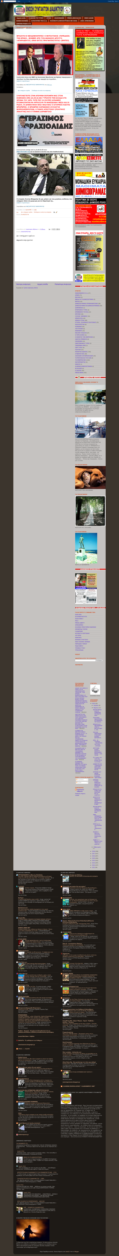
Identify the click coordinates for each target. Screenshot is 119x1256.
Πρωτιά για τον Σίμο (23, 1009)
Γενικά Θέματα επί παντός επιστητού (29, 1123)
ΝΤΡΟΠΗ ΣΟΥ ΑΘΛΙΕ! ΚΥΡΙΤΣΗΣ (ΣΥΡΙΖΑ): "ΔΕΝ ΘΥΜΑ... (97, 774)
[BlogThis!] (56, 91)
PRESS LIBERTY (80, 623)
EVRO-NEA (78, 614)
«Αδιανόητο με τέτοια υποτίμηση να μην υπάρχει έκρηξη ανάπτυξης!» (35, 1114)
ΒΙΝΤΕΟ (77, 301)
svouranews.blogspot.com (70, 986)
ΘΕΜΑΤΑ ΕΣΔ (79, 318)
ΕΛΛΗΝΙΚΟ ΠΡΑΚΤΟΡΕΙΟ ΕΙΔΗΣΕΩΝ (85, 627)
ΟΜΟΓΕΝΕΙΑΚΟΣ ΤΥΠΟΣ (82, 343)
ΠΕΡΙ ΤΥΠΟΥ (78, 347)
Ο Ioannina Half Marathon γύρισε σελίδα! (28, 899)
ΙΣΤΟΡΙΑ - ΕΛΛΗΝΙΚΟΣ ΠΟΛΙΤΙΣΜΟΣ (85, 322)
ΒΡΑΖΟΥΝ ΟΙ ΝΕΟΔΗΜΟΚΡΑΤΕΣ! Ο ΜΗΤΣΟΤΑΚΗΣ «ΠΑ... (97, 727)
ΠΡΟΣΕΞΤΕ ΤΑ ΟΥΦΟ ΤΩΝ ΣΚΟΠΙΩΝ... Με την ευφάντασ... (97, 792)
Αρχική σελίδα (21, 18)
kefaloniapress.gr (23, 1134)
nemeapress (66, 998)
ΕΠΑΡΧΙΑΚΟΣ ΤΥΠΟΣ (81, 310)
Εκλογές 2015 (66, 1063)
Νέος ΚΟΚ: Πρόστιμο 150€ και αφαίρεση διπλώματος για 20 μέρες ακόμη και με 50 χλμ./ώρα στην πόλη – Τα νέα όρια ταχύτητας (35, 877)
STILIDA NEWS (67, 932)
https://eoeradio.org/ (23, 151)
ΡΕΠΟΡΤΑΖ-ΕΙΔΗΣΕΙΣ (81, 351)
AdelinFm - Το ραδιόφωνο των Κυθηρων (30, 1040)
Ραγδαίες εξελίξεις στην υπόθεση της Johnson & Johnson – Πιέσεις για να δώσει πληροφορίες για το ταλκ (35, 930)
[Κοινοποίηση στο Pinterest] (61, 91)
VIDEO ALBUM (88, 18)
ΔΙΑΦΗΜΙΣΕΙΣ (79, 307)
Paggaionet (66, 953)
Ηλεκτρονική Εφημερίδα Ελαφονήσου (29, 1008)
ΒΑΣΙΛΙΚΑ (78, 297)
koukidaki (21, 886)
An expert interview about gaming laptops (35, 963)
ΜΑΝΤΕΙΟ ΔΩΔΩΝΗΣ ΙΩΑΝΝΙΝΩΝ (28, 1101)
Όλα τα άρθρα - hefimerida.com (72, 1052)
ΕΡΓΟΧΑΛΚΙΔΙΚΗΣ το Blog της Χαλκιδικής (30, 875)
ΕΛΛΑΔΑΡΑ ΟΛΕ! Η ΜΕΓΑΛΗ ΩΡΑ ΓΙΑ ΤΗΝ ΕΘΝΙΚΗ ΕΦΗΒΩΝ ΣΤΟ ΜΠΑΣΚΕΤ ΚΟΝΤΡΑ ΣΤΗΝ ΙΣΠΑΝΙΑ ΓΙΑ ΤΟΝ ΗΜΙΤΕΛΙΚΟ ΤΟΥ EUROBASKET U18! (80, 754)
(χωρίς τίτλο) (20, 1151)
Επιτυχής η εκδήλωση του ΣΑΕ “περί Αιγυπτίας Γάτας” (76, 923)
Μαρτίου (96, 707)
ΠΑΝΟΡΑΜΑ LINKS (80, 345)
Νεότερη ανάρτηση (23, 284)
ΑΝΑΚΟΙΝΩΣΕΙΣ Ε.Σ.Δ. (81, 293)
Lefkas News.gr (22, 973)
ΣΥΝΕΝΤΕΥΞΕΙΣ (79, 354)
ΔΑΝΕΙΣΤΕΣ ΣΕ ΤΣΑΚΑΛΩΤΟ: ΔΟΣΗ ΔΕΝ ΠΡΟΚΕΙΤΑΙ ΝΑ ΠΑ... (97, 766)
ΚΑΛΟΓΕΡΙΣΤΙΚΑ (26, 231)
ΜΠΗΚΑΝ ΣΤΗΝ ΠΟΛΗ (81, 639)
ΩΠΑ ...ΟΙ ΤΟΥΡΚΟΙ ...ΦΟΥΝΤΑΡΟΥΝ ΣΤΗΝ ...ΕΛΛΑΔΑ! (97, 743)
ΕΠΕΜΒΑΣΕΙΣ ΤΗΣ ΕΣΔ (81, 312)
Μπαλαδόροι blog (23, 985)
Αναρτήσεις (80, 779)
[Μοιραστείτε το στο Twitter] (57, 91)
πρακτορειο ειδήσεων (80, 790)
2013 (93, 863)
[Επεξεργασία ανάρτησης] (56, 212)
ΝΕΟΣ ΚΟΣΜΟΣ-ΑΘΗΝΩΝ (82, 641)
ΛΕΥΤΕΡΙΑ (78, 635)
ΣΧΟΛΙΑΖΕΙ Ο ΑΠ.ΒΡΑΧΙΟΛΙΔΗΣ (84, 356)
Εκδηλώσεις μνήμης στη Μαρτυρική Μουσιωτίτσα (37, 1103)
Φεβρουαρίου (97, 847)
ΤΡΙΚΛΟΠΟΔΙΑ (79, 650)
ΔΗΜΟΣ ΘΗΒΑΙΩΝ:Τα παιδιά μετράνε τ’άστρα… (81, 910)
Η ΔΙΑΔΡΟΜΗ (79, 631)
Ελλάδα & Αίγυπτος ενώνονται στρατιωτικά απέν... (97, 834)
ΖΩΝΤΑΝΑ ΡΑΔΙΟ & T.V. (23, 23)
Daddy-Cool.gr (22, 1057)
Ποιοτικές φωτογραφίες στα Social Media (73, 945)
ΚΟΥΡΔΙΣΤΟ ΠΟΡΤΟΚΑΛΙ (82, 633)
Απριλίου (96, 705)
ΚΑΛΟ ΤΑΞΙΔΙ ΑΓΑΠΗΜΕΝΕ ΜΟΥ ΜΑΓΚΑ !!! (81, 1072)
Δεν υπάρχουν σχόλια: (24, 90)
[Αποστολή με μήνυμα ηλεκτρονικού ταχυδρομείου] (54, 91)
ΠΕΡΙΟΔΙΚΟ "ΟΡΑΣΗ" (81, 644)
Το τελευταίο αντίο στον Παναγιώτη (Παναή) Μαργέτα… (39, 1068)
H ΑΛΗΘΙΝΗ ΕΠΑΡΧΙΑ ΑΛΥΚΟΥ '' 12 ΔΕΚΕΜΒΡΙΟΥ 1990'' (79, 1086)
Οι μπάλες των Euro (30, 986)
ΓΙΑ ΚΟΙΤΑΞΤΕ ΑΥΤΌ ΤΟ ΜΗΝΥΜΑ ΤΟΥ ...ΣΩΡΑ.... (31, 1178)
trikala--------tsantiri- (24, 1048)
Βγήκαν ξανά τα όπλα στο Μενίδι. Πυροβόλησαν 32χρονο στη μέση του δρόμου (81, 1011)
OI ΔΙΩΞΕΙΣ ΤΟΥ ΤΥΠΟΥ (36, 18)
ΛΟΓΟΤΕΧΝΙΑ (79, 328)
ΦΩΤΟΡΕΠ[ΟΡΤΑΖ (80, 362)
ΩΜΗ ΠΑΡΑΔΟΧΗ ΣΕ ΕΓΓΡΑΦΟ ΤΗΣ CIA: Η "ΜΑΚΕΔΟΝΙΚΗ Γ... (97, 818)
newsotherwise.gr (23, 1078)
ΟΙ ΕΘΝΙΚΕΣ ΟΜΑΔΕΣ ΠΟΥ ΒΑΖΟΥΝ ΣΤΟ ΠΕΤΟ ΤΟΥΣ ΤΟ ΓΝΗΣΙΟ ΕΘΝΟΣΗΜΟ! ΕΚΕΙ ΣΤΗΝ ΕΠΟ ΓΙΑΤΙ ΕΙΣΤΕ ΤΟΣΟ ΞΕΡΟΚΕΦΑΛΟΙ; (81, 766)
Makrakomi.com (23, 907)
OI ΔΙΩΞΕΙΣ (78, 370)
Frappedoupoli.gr (68, 1032)
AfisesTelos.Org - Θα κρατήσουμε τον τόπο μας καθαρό (79, 1062)
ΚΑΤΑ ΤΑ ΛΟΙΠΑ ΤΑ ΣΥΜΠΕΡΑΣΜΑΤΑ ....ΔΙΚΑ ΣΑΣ (31, 1201)
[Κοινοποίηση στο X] (56, 229)
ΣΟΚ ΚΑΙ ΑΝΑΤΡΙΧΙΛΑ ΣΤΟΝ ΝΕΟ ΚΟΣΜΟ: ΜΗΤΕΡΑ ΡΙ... (97, 735)
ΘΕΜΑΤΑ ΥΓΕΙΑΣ (80, 320)
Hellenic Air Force (23, 950)
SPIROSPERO (79, 625)
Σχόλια (79, 782)
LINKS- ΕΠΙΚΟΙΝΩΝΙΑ (87, 21)
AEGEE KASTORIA (23, 996)
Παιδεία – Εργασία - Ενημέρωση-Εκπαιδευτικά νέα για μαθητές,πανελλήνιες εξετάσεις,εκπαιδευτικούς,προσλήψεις (36, 1031)
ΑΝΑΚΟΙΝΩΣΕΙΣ (59, 18)
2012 (93, 865)
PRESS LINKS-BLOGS (74, 18)
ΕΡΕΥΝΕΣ (78, 314)
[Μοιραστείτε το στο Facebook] (59, 91)
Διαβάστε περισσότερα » (23, 81)
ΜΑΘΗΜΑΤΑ (78, 330)
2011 (93, 867)
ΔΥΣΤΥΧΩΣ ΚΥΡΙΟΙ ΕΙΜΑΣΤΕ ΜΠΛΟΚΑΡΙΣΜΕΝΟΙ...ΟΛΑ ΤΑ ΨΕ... (97, 752)
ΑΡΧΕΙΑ (48, 18)
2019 (93, 703)
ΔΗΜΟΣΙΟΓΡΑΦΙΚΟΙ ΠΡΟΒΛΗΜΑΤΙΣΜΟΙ (86, 303)
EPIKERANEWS (22, 1015)
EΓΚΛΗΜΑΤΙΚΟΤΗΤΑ (81, 616)
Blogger (77, 1251)
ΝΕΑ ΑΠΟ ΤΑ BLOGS (81, 333)
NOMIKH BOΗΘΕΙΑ (22, 21)
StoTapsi (20, 898)
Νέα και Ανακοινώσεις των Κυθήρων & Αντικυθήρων (78, 1009)
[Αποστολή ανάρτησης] (54, 212)
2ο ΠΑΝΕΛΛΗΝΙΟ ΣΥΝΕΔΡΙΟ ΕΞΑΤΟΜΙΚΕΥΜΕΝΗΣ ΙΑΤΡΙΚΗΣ (34, 919)
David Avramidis (67, 1042)
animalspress (67, 1070)
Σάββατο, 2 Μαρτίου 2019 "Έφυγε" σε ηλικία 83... (97, 842)
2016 (93, 856)
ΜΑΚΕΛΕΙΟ (78, 637)
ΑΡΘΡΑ (77, 295)
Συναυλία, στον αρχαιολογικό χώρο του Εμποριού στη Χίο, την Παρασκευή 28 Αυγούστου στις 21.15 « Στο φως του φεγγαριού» (83, 901)
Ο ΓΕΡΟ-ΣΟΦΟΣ (80, 335)
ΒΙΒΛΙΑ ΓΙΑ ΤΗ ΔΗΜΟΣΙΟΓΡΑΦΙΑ (84, 299)
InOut (20, 1113)
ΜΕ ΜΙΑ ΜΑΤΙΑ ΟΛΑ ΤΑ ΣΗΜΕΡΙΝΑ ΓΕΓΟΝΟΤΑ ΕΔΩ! (97, 809)
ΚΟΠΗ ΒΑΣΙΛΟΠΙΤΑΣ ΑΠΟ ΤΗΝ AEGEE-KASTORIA (38, 998)
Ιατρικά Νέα (21, 918)
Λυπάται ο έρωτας (29, 887)
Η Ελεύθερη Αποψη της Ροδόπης (72, 875)
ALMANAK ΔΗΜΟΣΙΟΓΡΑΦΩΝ (83, 366)
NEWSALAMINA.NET (24, 927)
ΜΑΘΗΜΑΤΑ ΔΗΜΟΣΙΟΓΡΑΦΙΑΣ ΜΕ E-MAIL (63, 21)
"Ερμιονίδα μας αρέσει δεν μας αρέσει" (29, 1067)
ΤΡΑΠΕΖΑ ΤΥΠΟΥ (80, 648)
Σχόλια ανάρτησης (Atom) (31, 287)
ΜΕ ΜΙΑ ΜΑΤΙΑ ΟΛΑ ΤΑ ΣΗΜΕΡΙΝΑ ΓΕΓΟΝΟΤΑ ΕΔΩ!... (97, 712)
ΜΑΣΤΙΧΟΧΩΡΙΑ (67, 898)
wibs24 (68, 1251)
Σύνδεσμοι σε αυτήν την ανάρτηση (41, 90)
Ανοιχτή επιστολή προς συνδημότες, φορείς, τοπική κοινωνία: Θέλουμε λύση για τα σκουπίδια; (38, 975)
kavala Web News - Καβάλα (26, 1036)
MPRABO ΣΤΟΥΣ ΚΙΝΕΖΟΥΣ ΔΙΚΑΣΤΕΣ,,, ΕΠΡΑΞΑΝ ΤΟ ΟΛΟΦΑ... (97, 783)
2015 (93, 858)
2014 (93, 860)
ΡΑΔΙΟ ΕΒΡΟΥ (79, 646)
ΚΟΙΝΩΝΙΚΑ (78, 326)
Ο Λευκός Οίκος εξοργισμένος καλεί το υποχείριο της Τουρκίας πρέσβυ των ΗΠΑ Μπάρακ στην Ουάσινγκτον (39, 1080)
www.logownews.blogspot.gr (71, 1082)
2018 (93, 851)
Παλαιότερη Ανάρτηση (63, 284)
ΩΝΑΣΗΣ (77, 364)
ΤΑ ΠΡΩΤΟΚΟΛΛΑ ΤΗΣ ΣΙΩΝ (83, 358)
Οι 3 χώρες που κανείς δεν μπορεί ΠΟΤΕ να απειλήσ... (97, 759)
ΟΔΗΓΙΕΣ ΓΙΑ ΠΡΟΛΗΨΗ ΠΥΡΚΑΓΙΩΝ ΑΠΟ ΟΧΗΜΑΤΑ (83, 876)
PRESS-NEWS (79, 372)
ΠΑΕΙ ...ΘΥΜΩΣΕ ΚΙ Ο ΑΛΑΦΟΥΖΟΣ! (34, 1207)
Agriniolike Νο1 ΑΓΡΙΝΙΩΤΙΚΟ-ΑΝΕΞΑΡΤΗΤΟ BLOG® (33, 1090)
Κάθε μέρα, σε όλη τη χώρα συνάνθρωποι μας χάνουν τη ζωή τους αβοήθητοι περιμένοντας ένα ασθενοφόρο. (79, 955)
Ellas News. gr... (23, 962)
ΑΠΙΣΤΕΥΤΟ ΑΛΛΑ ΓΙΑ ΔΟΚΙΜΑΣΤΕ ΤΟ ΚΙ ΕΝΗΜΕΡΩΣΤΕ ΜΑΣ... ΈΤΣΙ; (37, 1172)
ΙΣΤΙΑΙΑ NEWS (22, 939)
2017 (93, 853)
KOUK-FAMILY (79, 618)
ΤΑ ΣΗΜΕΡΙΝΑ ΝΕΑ (80, 360)
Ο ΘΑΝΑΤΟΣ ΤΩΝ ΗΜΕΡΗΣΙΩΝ (84, 337)
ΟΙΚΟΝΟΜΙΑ (78, 341)
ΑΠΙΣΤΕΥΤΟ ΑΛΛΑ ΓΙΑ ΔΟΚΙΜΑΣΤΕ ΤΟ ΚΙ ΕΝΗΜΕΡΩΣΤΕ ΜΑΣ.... (97, 801)
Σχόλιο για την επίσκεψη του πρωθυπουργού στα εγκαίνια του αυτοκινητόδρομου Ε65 (81, 934)
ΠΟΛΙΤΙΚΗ (78, 349)
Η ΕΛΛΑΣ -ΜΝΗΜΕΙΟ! (81, 316)
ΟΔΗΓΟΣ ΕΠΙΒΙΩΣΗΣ (81, 339)
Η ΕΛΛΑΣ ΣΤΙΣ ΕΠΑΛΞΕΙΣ (76, 963)
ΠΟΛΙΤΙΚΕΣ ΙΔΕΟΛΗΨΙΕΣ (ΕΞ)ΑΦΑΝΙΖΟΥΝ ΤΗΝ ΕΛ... (97, 720)
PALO (76, 620)
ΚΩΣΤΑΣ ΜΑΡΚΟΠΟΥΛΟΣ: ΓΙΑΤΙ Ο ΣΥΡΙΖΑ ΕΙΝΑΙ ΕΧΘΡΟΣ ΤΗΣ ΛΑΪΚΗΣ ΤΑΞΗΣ (38, 941)
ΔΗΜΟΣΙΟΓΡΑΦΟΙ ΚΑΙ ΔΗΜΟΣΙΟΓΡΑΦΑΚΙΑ (87, 305)
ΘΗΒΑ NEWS (66, 909)
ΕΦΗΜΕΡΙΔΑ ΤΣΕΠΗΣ (81, 629)
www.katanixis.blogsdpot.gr (26, 1044)
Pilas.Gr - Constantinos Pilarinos (72, 943)
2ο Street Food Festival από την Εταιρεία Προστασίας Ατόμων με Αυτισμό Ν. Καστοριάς (83, 988)
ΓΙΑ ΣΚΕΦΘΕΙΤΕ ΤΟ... (22, 1143)
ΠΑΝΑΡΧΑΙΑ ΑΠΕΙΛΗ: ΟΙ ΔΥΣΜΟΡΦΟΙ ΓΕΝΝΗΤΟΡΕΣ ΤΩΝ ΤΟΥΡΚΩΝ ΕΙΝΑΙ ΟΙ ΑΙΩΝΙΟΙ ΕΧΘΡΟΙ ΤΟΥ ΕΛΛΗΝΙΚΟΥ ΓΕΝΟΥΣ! (83, 976)
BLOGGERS (78, 368)
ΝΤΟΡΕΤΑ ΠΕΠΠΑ (68, 973)
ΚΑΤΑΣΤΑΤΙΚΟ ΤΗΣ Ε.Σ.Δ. (39, 21)
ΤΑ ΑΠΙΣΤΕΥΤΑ (25, 214)
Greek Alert (66, 962)
